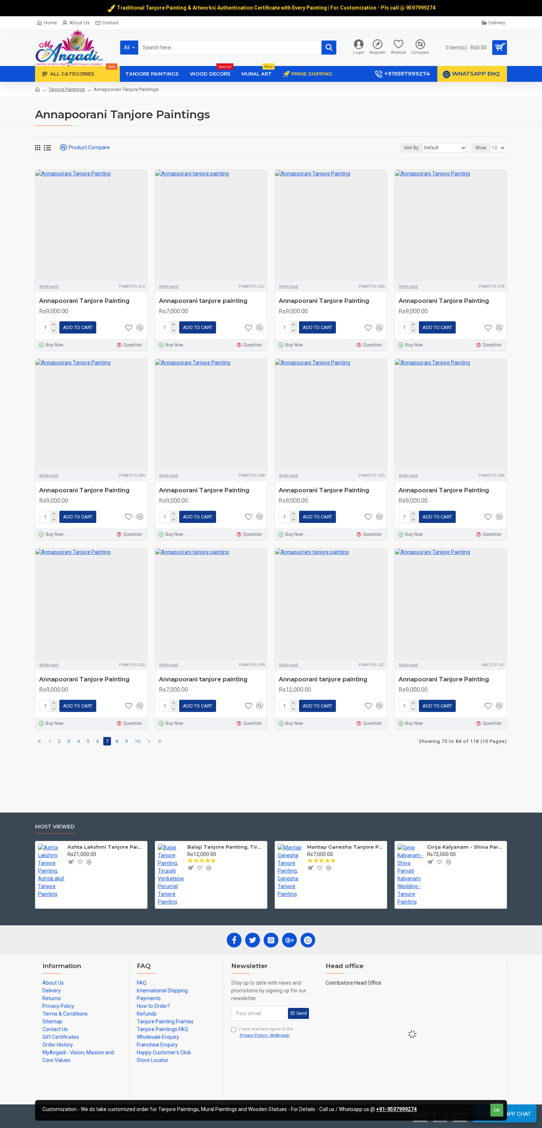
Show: (481, 147)
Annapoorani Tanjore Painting (84, 300)
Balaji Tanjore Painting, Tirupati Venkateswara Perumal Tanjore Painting (225, 847)
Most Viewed (54, 827)
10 (137, 741)
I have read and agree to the (266, 1032)
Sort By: (412, 147)
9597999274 (421, 8)
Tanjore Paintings (67, 89)
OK (497, 1110)
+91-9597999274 (396, 1109)
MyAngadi (49, 286)
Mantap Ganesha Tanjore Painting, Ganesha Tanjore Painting (345, 847)
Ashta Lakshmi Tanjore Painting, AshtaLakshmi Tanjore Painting (106, 847)
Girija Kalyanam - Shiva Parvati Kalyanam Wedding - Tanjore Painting (465, 847)
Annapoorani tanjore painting (203, 300)
